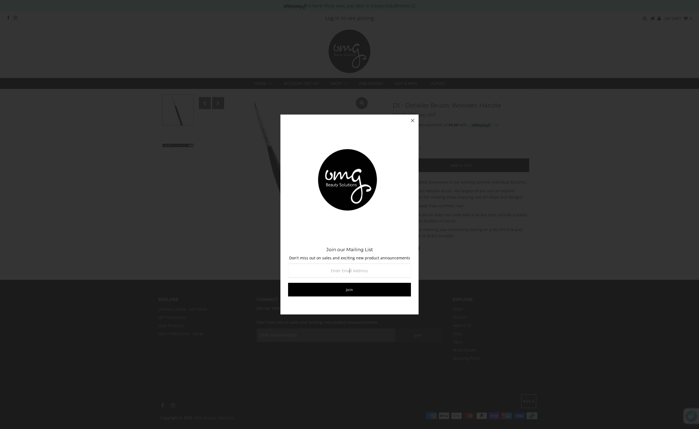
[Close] (413, 121)
